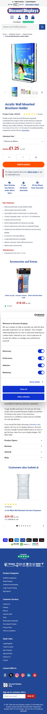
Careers (5, 660)
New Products (7, 650)
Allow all (23, 389)
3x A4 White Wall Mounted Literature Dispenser (23, 510)
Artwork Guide (7, 614)
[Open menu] (12, 17)
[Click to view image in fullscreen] (23, 63)
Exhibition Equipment (9, 578)
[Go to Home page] (23, 10)
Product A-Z (7, 657)
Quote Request (31, 2)
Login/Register (7, 643)
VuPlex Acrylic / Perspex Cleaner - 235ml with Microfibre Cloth (23, 297)
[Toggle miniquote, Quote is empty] (26, 17)
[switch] (41, 358)
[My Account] (19, 17)
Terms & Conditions (9, 631)
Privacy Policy (7, 627)
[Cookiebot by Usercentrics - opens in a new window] (34, 315)
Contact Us (6, 604)
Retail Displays (8, 581)
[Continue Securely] (42, 92)
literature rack (35, 424)
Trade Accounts (8, 647)
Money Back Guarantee (10, 621)
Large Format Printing (10, 588)
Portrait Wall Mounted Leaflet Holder (17, 36)
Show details (35, 382)
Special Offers (7, 653)
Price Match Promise (9, 624)
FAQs (4, 617)
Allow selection (23, 397)
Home (5, 34)
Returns (5, 611)
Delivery (5, 607)
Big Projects (7, 591)
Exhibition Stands (14, 34)
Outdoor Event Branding (10, 584)
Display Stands (27, 34)
